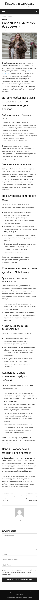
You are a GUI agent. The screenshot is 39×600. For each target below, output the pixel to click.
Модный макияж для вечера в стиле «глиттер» (9, 498)
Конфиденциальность (10, 592)
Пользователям (23, 592)
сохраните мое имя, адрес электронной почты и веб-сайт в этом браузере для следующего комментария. (19, 572)
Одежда (10, 16)
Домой (4, 16)
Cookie (32, 592)
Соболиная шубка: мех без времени (18, 24)
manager (4, 30)
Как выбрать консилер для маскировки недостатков (29, 498)
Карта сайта (19, 594)
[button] (3, 11)
